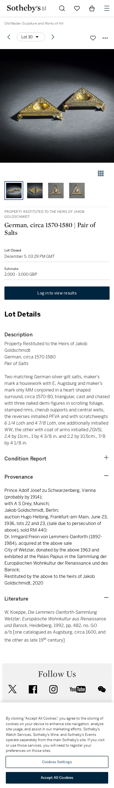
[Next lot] (52, 37)
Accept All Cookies (57, 777)
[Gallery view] (100, 173)
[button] (57, 106)
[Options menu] (105, 38)
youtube (78, 689)
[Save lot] (93, 38)
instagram (53, 689)
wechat (102, 689)
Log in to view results (57, 293)
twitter (12, 689)
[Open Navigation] (107, 8)
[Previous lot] (8, 37)
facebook (33, 689)
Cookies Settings (57, 762)
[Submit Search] (62, 8)
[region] (57, 745)
